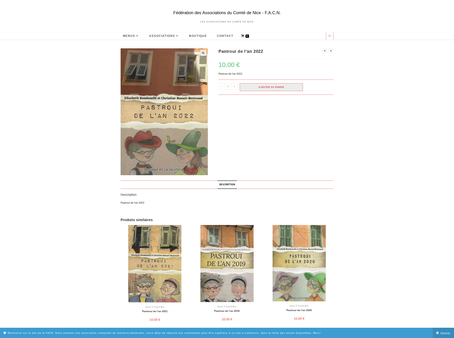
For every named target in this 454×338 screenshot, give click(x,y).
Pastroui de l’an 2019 (227, 310)
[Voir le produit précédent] (324, 50)
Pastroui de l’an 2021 (155, 311)
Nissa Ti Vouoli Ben (154, 307)
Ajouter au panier (271, 87)
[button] (203, 53)
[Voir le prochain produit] (330, 50)
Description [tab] (227, 184)
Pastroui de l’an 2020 (299, 310)
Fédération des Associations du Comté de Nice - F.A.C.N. (227, 12)
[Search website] (329, 36)
